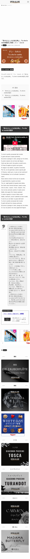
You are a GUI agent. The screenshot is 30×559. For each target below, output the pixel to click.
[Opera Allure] (15, 2)
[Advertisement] (15, 22)
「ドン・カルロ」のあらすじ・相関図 (13, 314)
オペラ (4, 45)
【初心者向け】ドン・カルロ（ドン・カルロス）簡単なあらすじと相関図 (19, 319)
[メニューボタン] (28, 2)
